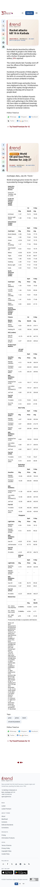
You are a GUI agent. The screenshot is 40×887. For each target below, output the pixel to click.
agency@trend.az (6, 796)
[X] (12, 864)
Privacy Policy (6, 848)
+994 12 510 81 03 (7, 794)
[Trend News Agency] (7, 778)
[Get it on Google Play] (20, 872)
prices (17, 718)
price (9, 718)
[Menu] (36, 13)
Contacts (4, 822)
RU (23, 883)
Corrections (5, 827)
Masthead (5, 819)
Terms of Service (6, 845)
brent (24, 718)
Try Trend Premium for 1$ (19, 127)
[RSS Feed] (29, 864)
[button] (3, 21)
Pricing (4, 835)
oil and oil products (14, 721)
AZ (20, 883)
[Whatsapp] (3, 864)
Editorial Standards (7, 825)
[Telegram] (20, 864)
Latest (3, 806)
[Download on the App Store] (7, 872)
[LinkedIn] (24, 864)
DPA (14, 58)
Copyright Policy (6, 851)
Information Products (8, 838)
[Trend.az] (7, 13)
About (3, 816)
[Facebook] (7, 864)
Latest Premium (6, 809)
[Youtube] (16, 864)
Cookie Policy (6, 854)
